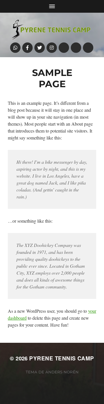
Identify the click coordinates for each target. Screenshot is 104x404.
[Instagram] (52, 47)
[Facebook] (27, 47)
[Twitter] (39, 47)
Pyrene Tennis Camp (61, 358)
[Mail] (76, 47)
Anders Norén (62, 372)
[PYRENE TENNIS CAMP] (52, 29)
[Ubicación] (88, 47)
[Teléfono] (64, 47)
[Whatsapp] (15, 47)
